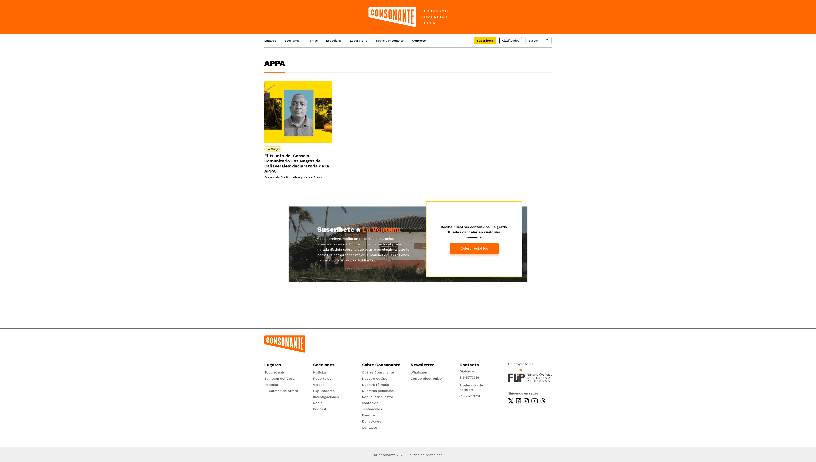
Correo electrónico (426, 378)
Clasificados (510, 40)
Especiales (333, 40)
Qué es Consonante (378, 372)
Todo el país (274, 372)
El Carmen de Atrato (281, 391)
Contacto (419, 40)
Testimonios (372, 409)
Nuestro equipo (374, 378)
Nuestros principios (378, 391)
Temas (313, 40)
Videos (318, 385)
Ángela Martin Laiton (285, 177)
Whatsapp (419, 372)
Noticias (319, 372)
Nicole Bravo (312, 177)
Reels (317, 403)
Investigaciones (326, 397)
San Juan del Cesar (280, 378)
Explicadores (323, 391)
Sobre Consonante (390, 40)
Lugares (270, 40)
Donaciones (371, 421)
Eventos (368, 415)
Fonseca (271, 385)
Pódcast (319, 409)
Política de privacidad (425, 455)
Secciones (292, 40)
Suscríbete (485, 40)
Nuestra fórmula (375, 385)
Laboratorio (358, 40)
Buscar (533, 40)
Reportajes (322, 378)
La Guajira (273, 149)
